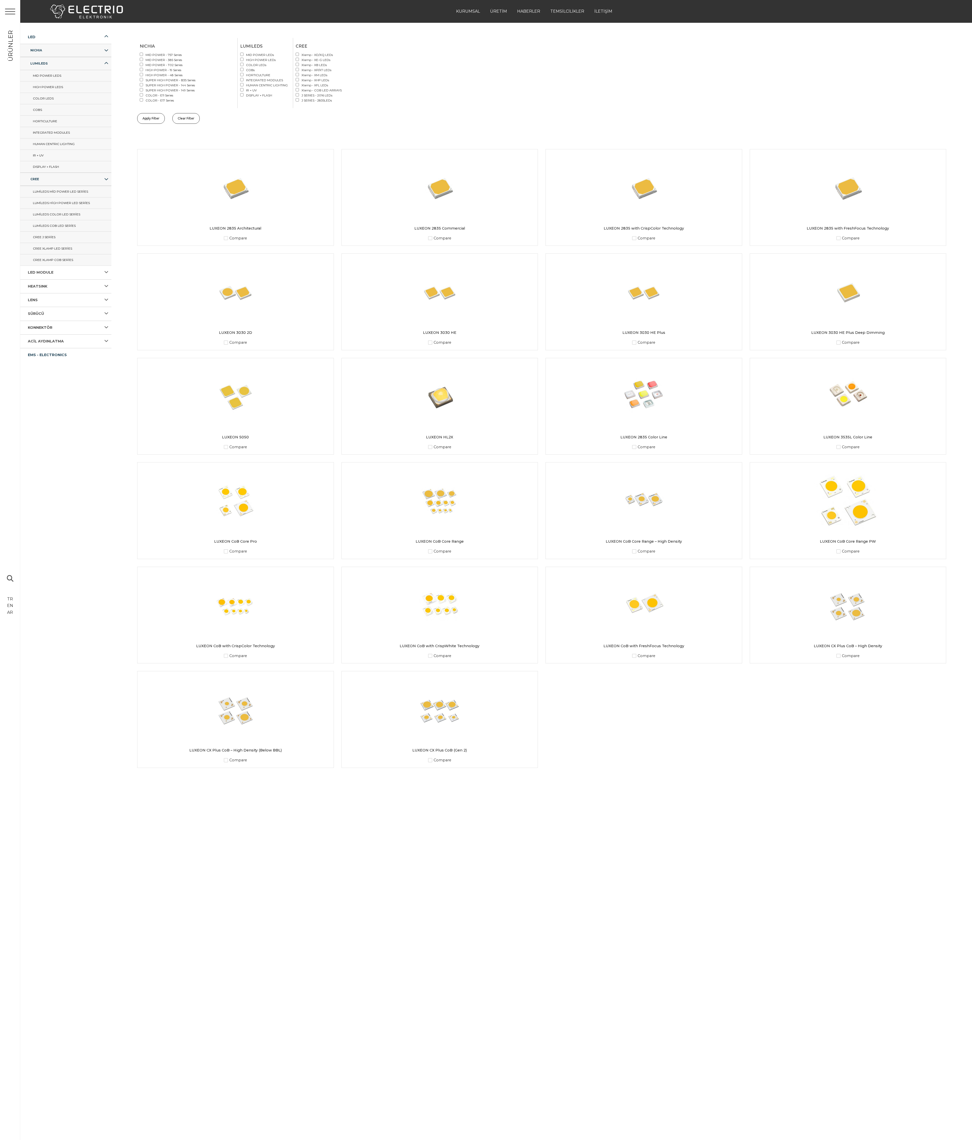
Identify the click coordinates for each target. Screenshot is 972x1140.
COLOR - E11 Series (159, 95)
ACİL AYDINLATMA (46, 341)
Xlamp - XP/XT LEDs (316, 70)
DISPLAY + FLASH (46, 167)
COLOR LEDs (43, 98)
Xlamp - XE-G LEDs (315, 60)
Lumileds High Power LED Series (61, 203)
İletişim (603, 11)
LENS (33, 300)
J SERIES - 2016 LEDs (316, 95)
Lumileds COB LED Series (54, 226)
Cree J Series (44, 237)
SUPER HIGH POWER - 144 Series (170, 85)
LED (31, 37)
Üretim (498, 11)
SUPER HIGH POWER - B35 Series (170, 80)
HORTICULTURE (45, 121)
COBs (37, 110)
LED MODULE (40, 272)
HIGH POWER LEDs (48, 87)
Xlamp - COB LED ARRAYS (321, 90)
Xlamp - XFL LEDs (314, 85)
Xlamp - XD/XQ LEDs (317, 55)
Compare (238, 238)
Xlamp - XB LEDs (314, 65)
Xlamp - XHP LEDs (315, 80)
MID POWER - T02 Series (164, 65)
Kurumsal (468, 11)
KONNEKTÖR (40, 327)
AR (10, 612)
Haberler (528, 11)
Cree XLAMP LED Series (52, 248)
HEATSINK (37, 286)
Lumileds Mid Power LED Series (60, 191)
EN (10, 605)
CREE (34, 179)
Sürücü (36, 313)
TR (10, 599)
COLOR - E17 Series (160, 100)
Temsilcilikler (567, 11)
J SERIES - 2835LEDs (316, 100)
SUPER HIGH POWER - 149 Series (170, 90)
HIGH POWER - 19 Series (163, 70)
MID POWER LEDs (47, 75)
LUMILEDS (39, 63)
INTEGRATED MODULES (51, 132)
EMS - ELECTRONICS (47, 355)
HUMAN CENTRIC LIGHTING (54, 144)
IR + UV (38, 155)
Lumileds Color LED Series (56, 214)
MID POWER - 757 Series (164, 55)
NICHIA (36, 50)
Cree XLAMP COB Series (53, 260)
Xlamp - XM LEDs (314, 75)
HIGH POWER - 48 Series (164, 75)
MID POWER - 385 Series (164, 60)
